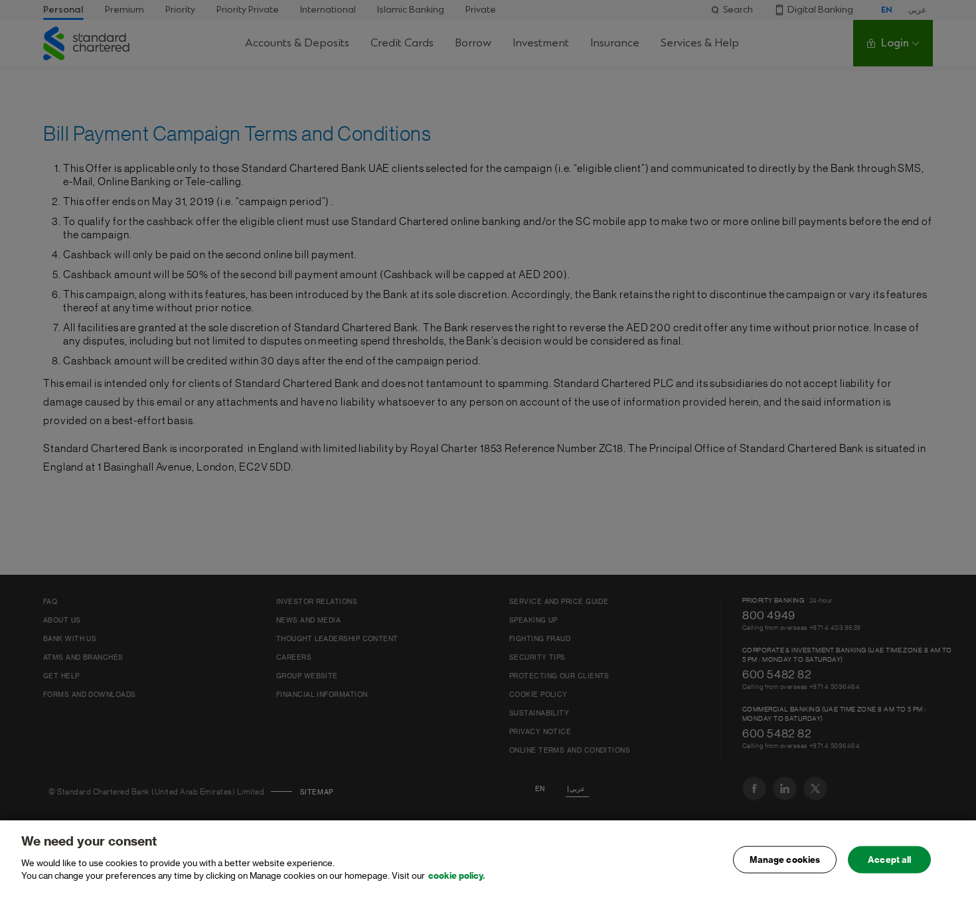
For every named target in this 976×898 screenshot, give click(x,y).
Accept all (889, 859)
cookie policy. (456, 875)
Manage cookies (785, 859)
